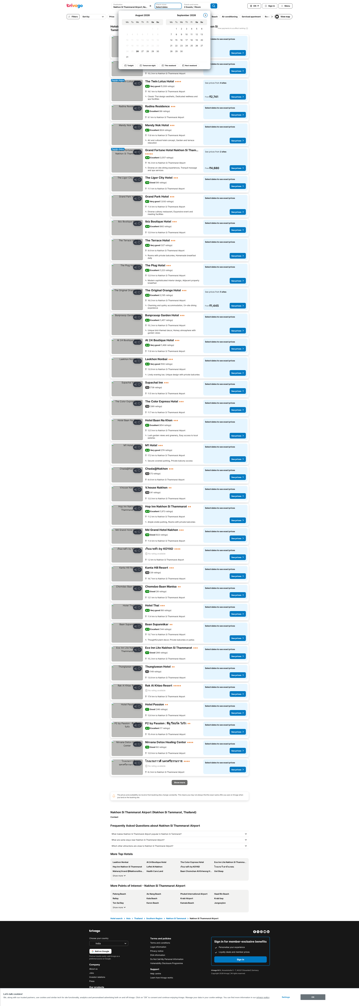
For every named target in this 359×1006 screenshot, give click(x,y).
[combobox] (132, 6)
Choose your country (98, 938)
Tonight (130, 65)
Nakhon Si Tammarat (176, 918)
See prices (236, 53)
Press (91, 981)
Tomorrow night (149, 65)
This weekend (170, 65)
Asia (128, 918)
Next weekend (191, 65)
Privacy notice (156, 951)
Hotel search (116, 918)
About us (93, 969)
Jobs (91, 973)
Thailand (138, 918)
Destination (117, 4)
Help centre (155, 973)
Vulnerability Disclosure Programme (166, 963)
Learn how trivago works (161, 977)
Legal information (158, 947)
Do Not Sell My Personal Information (166, 959)
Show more (118, 875)
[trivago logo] (75, 6)
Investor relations (97, 977)
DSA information (157, 955)
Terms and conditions (160, 943)
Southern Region (154, 918)
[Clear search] (150, 5)
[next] (205, 15)
